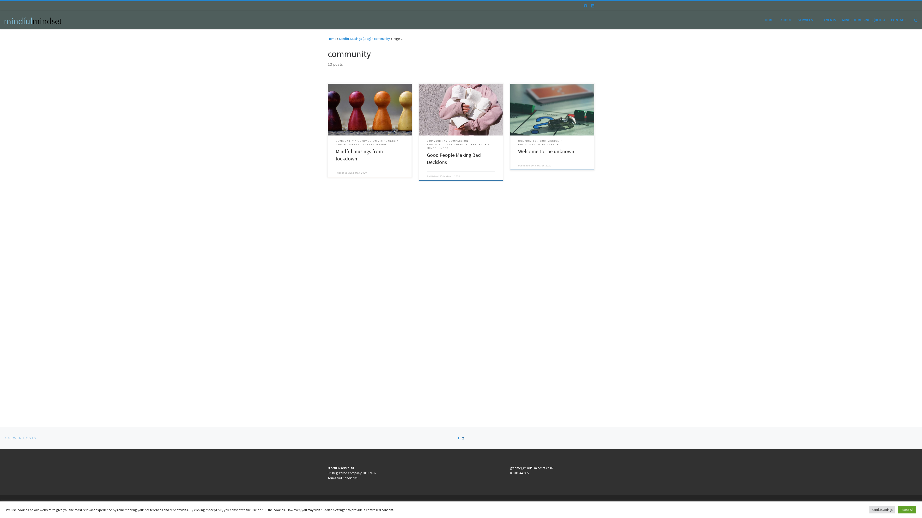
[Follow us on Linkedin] (592, 6)
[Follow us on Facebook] (585, 6)
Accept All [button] (907, 510)
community (382, 38)
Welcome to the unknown (546, 151)
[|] (34, 19)
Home (332, 38)
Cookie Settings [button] (882, 510)
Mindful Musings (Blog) (355, 38)
